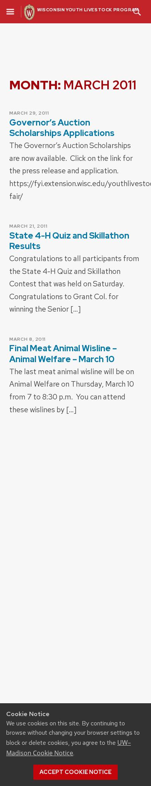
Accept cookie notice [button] (75, 772)
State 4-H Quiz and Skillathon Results (69, 241)
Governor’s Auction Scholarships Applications (62, 128)
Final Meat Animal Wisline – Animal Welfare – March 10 (63, 353)
